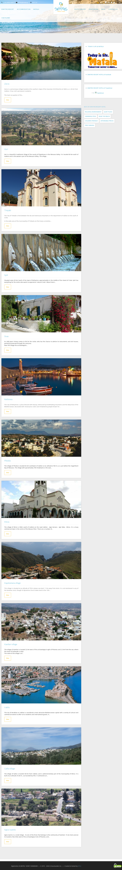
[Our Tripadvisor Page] (107, 93)
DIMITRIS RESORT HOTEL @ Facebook (99, 74)
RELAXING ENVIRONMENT (93, 112)
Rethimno (8, 399)
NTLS (79, 866)
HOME (102, 22)
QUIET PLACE (108, 112)
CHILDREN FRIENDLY (91, 121)
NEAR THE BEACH (104, 116)
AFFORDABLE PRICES (107, 121)
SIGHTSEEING (110, 22)
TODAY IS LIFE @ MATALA (95, 46)
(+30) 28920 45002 (9, 2)
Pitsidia (7, 460)
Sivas (6, 336)
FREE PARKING (89, 125)
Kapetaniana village (12, 583)
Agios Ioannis (10, 829)
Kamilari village (10, 644)
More (7, 100)
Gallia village (9, 768)
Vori (6, 149)
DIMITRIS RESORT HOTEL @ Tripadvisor (99, 88)
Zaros (6, 84)
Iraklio (7, 707)
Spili (6, 275)
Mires (6, 522)
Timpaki (7, 210)
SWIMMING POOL (90, 116)
